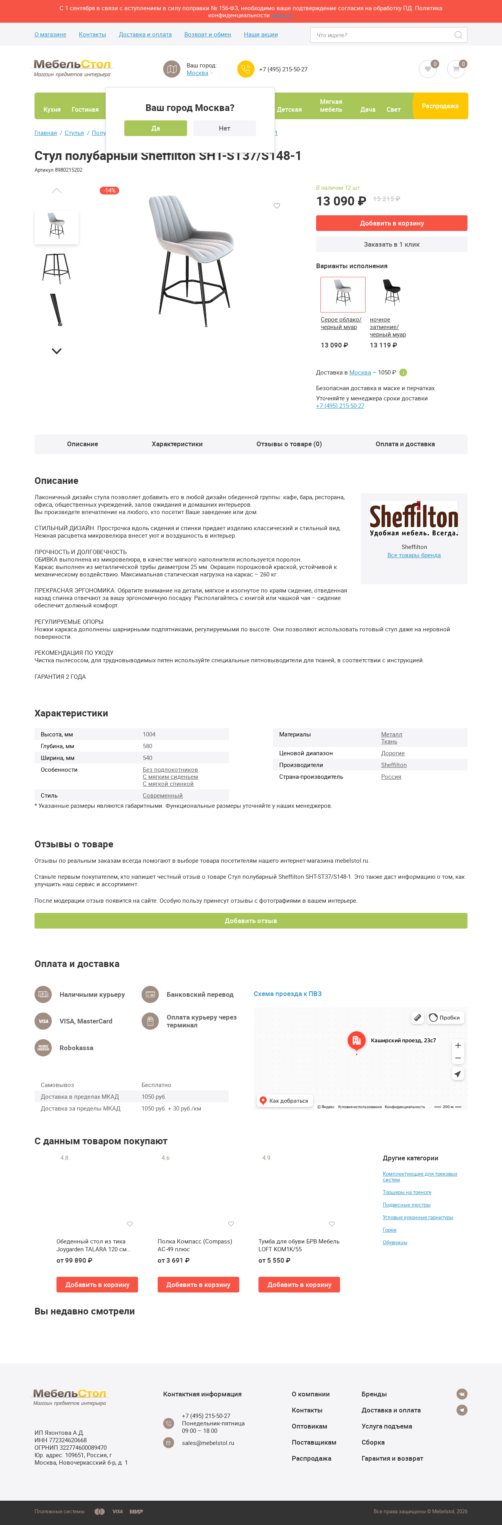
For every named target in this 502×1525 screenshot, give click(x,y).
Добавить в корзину (392, 222)
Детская (289, 109)
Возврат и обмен (207, 34)
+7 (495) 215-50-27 (283, 69)
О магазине (50, 34)
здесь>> (282, 15)
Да (155, 128)
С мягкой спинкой (168, 783)
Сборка (373, 1442)
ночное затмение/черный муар (388, 326)
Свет (394, 109)
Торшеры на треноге (407, 1192)
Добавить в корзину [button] (97, 1284)
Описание (82, 443)
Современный (163, 795)
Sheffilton (394, 765)
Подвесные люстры (407, 1204)
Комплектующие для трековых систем (420, 1176)
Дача (368, 109)
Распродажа (440, 106)
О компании (311, 1393)
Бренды (374, 1393)
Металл (391, 734)
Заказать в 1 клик (392, 244)
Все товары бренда (414, 555)
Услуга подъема (387, 1425)
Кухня (52, 109)
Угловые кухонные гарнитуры (418, 1217)
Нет (224, 128)
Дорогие (393, 753)
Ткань (389, 741)
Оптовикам (309, 1425)
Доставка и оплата (145, 34)
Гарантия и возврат (392, 1458)
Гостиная (85, 109)
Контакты (92, 34)
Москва (197, 72)
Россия (391, 776)
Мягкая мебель (331, 105)
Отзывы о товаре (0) (289, 443)
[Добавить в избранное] (277, 205)
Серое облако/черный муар (341, 323)
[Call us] (246, 69)
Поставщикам (314, 1442)
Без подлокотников (170, 769)
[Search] (459, 35)
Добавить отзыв (251, 920)
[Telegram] (462, 1410)
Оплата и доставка (405, 443)
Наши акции (261, 34)
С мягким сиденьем (170, 776)
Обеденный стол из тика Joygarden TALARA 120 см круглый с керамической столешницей (91, 1245)
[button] (56, 190)
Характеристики (177, 443)
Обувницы (395, 1242)
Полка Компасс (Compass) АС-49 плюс (195, 1245)
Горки (390, 1229)
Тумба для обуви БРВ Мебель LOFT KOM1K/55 (299, 1245)
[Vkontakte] (462, 1394)
